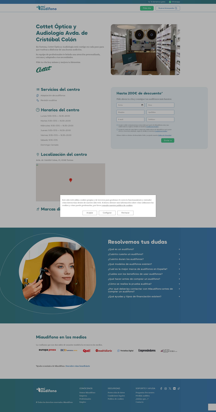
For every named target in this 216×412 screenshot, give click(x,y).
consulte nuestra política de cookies (116, 205)
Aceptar (90, 213)
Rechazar (125, 213)
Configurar (107, 213)
